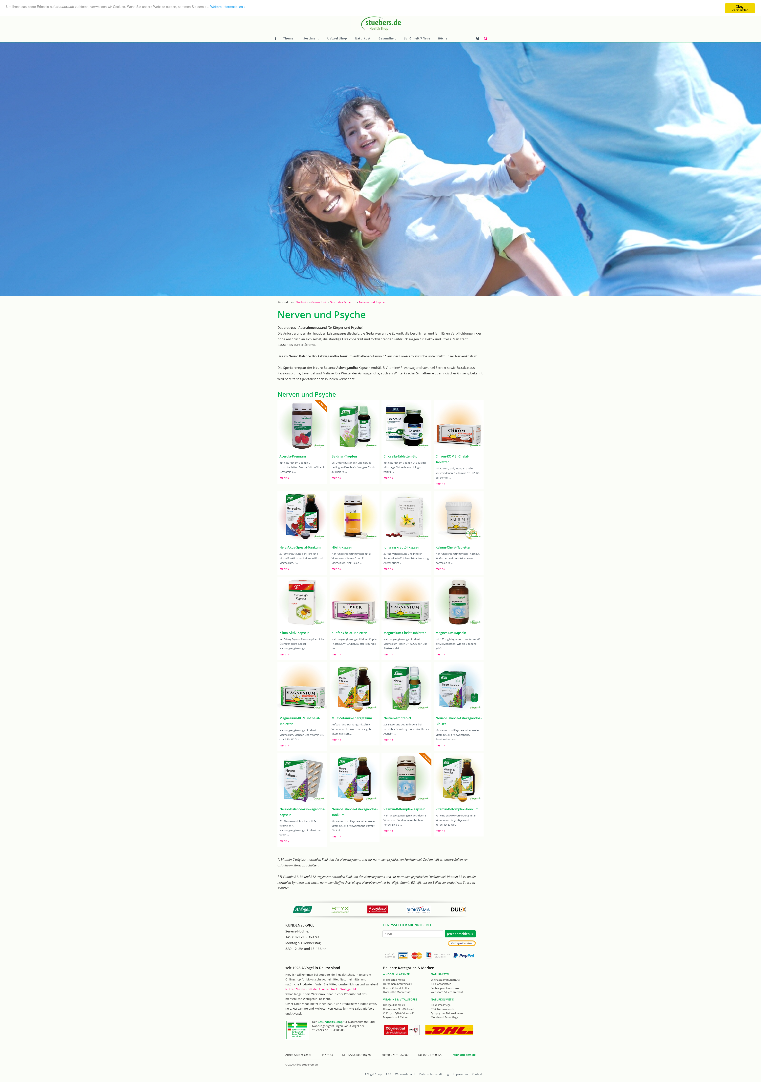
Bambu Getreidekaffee (396, 988)
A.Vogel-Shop (337, 38)
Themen (289, 38)
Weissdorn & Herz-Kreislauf (447, 992)
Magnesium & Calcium (396, 1017)
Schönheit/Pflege (417, 38)
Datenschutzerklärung (434, 1074)
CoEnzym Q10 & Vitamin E (398, 1013)
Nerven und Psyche (372, 302)
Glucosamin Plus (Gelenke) (398, 1009)
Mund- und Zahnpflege (444, 1017)
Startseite (302, 302)
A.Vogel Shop (373, 1074)
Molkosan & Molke (394, 979)
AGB (388, 1074)
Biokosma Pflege (440, 1005)
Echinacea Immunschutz (445, 979)
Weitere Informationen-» (228, 6)
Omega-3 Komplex (394, 1005)
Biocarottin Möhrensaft (397, 992)
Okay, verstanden (740, 8)
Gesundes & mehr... (343, 302)
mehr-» (284, 478)
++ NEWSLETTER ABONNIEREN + (406, 925)
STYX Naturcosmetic (443, 1009)
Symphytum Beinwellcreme (447, 1013)
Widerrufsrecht (405, 1074)
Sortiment (311, 38)
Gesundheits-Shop (330, 1022)
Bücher (443, 38)
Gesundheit (387, 38)
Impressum (460, 1074)
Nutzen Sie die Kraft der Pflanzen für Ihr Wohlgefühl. (321, 989)
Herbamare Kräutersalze (397, 984)
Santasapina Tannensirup (445, 988)
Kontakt (477, 1074)
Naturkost (363, 38)
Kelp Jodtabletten (441, 984)
